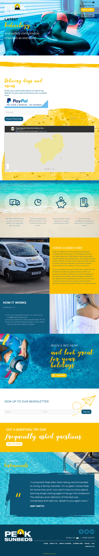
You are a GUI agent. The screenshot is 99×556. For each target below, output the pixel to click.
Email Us (86, 2)
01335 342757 (88, 6)
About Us (53, 543)
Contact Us (89, 546)
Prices (87, 543)
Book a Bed (87, 10)
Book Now (61, 375)
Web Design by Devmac (49, 553)
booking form (24, 315)
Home (46, 543)
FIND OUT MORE (14, 444)
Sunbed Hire (78, 543)
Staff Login (89, 15)
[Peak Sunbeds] (16, 8)
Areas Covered (65, 543)
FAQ (92, 543)
